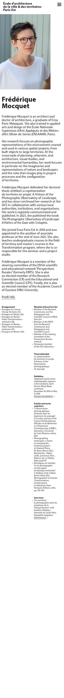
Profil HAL (8, 297)
